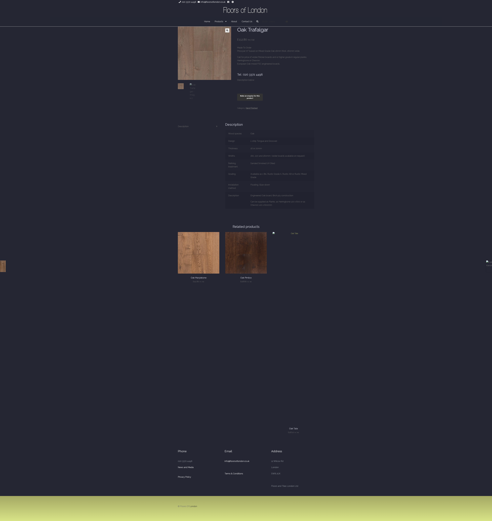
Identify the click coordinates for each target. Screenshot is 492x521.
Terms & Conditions (234, 473)
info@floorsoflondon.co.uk (213, 2)
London (193, 506)
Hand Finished (252, 108)
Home (207, 21)
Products (219, 21)
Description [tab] (183, 126)
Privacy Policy (184, 477)
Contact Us (247, 21)
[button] (227, 30)
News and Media (186, 467)
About (234, 21)
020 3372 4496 (189, 2)
